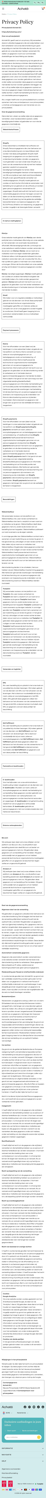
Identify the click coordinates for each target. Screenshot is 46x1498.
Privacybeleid (7, 1477)
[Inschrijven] (39, 1437)
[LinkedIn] (43, 1407)
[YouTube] (34, 1407)
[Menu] (3, 8)
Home (4, 14)
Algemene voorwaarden (11, 1469)
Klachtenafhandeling (10, 1473)
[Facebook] (25, 1407)
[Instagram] (29, 1407)
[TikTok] (38, 1407)
